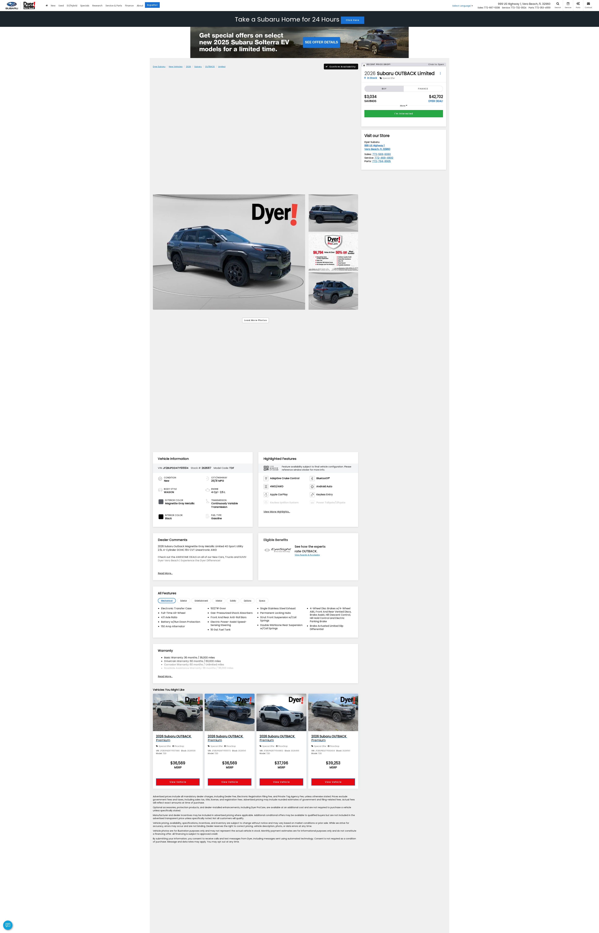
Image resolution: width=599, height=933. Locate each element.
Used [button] (61, 5)
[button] (229, 252)
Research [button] (97, 5)
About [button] (140, 5)
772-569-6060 (381, 154)
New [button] (53, 5)
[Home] (46, 5)
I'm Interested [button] (403, 113)
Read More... (165, 573)
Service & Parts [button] (114, 5)
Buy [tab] (384, 88)
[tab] (167, 600)
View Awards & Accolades (307, 555)
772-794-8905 (381, 161)
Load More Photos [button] (255, 320)
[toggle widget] (7, 925)
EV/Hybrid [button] (72, 5)
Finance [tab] (423, 88)
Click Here (352, 20)
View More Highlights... (276, 511)
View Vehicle (178, 782)
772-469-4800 (384, 158)
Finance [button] (129, 5)
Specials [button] (84, 5)
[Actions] (440, 73)
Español (152, 5)
